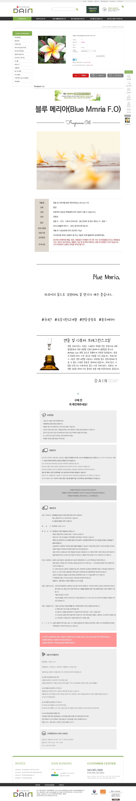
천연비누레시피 (40, 19)
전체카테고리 (22, 19)
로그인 (84, 1)
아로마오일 (18, 44)
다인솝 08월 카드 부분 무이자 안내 (27, 769)
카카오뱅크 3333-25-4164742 (67, 773)
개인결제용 (18, 37)
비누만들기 (18, 74)
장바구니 (97, 1)
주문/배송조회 (104, 1)
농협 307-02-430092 (65, 775)
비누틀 (16, 61)
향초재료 (109, 26)
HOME (104, 26)
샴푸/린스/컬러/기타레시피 (114, 19)
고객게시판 (120, 1)
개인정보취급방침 (49, 785)
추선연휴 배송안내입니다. (25, 775)
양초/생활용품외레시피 (59, 19)
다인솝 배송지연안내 (23, 778)
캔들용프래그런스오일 (118, 26)
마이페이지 (112, 1)
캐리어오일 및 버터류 (20, 47)
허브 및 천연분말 (19, 51)
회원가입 (90, 1)
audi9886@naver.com (46, 794)
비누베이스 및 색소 (20, 57)
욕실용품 (17, 81)
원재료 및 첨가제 (19, 54)
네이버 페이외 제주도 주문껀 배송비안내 (28, 772)
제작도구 (17, 64)
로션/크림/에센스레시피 (78, 19)
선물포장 (17, 68)
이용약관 (37, 785)
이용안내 (61, 785)
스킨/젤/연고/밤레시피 (96, 19)
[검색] (77, 8)
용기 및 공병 (18, 71)
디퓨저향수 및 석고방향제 (21, 78)
